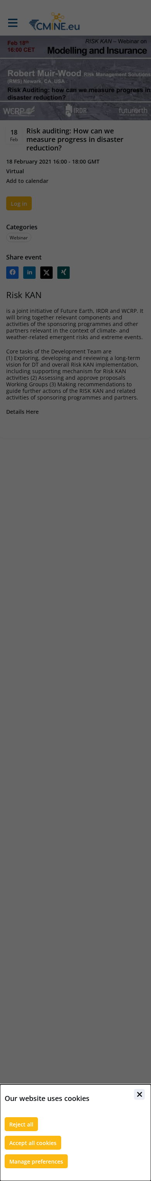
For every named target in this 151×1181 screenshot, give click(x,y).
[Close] (139, 1094)
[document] (75, 1132)
